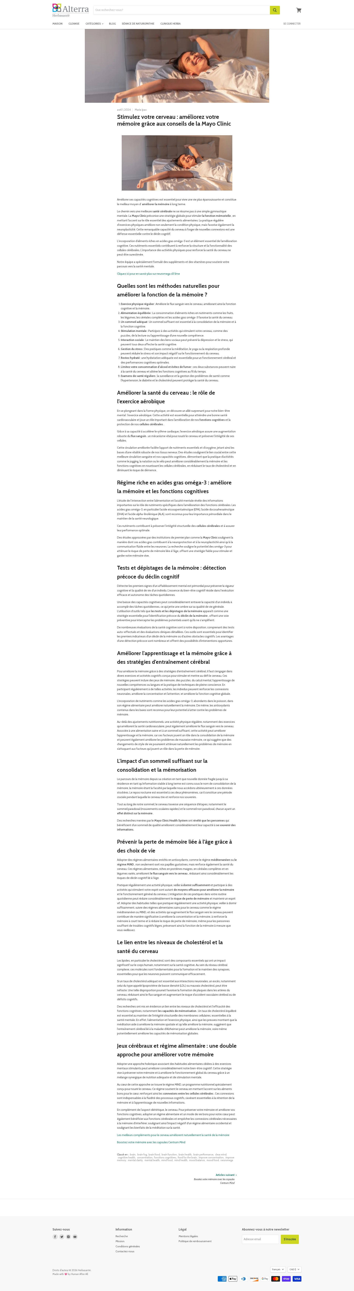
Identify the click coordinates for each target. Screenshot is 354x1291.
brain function (169, 1154)
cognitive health (126, 1157)
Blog (112, 23)
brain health (185, 1154)
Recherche (122, 1236)
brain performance (203, 1154)
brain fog (142, 1154)
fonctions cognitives (165, 1157)
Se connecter (292, 23)
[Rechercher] (275, 10)
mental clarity (135, 1160)
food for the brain (187, 1157)
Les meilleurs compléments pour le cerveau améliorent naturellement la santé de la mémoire (173, 1135)
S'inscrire (290, 1239)
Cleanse (74, 23)
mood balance (197, 1160)
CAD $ (293, 1269)
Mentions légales (188, 1236)
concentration (144, 1157)
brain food (154, 1154)
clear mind (220, 1154)
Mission (120, 1241)
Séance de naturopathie (138, 23)
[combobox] (181, 10)
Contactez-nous (125, 1251)
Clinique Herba (170, 23)
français (276, 1269)
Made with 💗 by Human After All (70, 1274)
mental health (152, 1160)
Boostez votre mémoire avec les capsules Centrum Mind (151, 1142)
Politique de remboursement (195, 1241)
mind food (167, 1160)
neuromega (227, 1160)
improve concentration (211, 1157)
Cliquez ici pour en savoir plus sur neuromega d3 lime (148, 273)
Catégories (93, 23)
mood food (213, 1160)
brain (133, 1154)
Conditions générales (128, 1246)
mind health (180, 1160)
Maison (58, 23)
